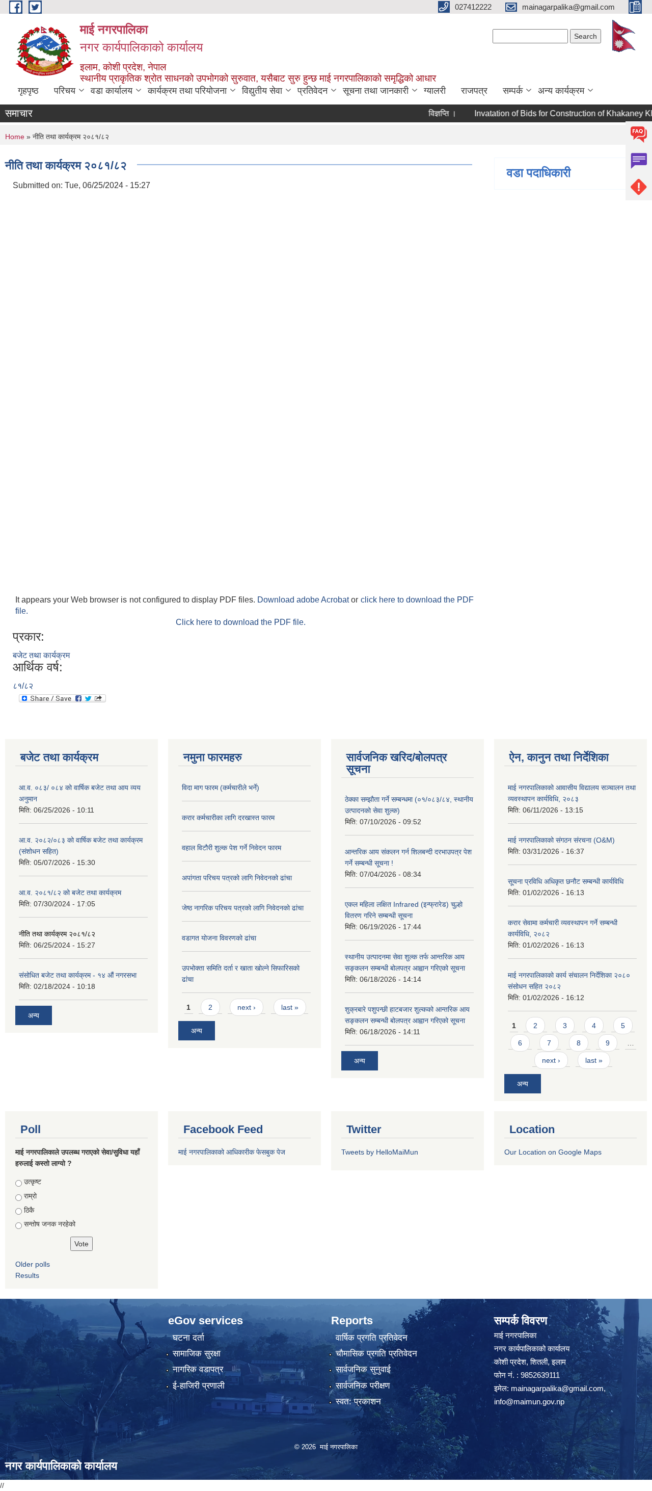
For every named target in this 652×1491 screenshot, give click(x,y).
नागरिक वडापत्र (198, 1369)
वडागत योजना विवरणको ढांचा (219, 938)
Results (27, 1275)
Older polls (32, 1264)
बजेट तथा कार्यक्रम (41, 655)
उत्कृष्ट (32, 1182)
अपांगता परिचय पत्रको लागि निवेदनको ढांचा (237, 878)
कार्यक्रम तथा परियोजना (187, 91)
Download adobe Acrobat (304, 599)
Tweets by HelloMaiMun (379, 1152)
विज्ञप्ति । (425, 113)
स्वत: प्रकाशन (358, 1401)
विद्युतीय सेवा (262, 91)
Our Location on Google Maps (553, 1152)
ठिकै (29, 1210)
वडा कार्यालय (111, 91)
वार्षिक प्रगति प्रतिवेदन (372, 1338)
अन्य (33, 1015)
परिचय (64, 91)
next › (246, 1007)
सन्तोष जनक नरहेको (49, 1224)
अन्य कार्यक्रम (561, 91)
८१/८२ (23, 686)
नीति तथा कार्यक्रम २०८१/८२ (57, 934)
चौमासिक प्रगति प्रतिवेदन (376, 1353)
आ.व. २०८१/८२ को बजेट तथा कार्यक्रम (70, 892)
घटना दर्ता (188, 1338)
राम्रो (30, 1196)
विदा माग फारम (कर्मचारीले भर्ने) (220, 787)
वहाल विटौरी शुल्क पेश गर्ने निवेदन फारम (231, 848)
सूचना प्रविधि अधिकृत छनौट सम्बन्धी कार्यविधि (565, 881)
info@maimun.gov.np (529, 1401)
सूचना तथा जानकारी (376, 91)
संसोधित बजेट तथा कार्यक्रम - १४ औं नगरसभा (78, 975)
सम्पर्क (513, 91)
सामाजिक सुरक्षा (197, 1353)
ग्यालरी (435, 91)
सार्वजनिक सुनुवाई (363, 1369)
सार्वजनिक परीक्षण (363, 1386)
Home (14, 137)
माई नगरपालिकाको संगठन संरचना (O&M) (561, 840)
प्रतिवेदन (312, 91)
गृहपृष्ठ (28, 91)
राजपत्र (474, 91)
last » (289, 1007)
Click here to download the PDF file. (241, 622)
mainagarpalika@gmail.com (557, 1388)
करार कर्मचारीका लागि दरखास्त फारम (228, 818)
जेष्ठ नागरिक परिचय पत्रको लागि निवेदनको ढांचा (243, 908)
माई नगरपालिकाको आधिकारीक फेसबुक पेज (231, 1152)
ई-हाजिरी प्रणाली (199, 1386)
